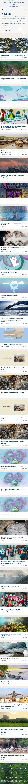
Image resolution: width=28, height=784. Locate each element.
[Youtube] (25, 770)
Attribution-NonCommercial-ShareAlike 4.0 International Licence (14, 781)
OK (11, 6)
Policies (21, 777)
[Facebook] (7, 770)
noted (11, 780)
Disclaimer (16, 777)
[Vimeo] (11, 774)
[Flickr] (16, 770)
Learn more (15, 6)
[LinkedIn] (21, 770)
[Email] (16, 774)
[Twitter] (2, 770)
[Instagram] (11, 770)
